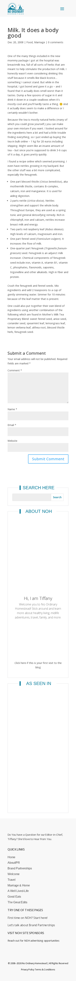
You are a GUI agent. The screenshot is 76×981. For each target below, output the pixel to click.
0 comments (55, 42)
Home (11, 857)
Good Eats (14, 896)
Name (12, 409)
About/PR (14, 862)
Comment (15, 370)
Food (29, 42)
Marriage (39, 42)
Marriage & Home (19, 885)
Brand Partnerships (20, 868)
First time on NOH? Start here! (27, 918)
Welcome (14, 874)
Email (12, 425)
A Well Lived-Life (18, 890)
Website (12, 440)
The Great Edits (17, 902)
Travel (11, 879)
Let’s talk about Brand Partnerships (31, 925)
